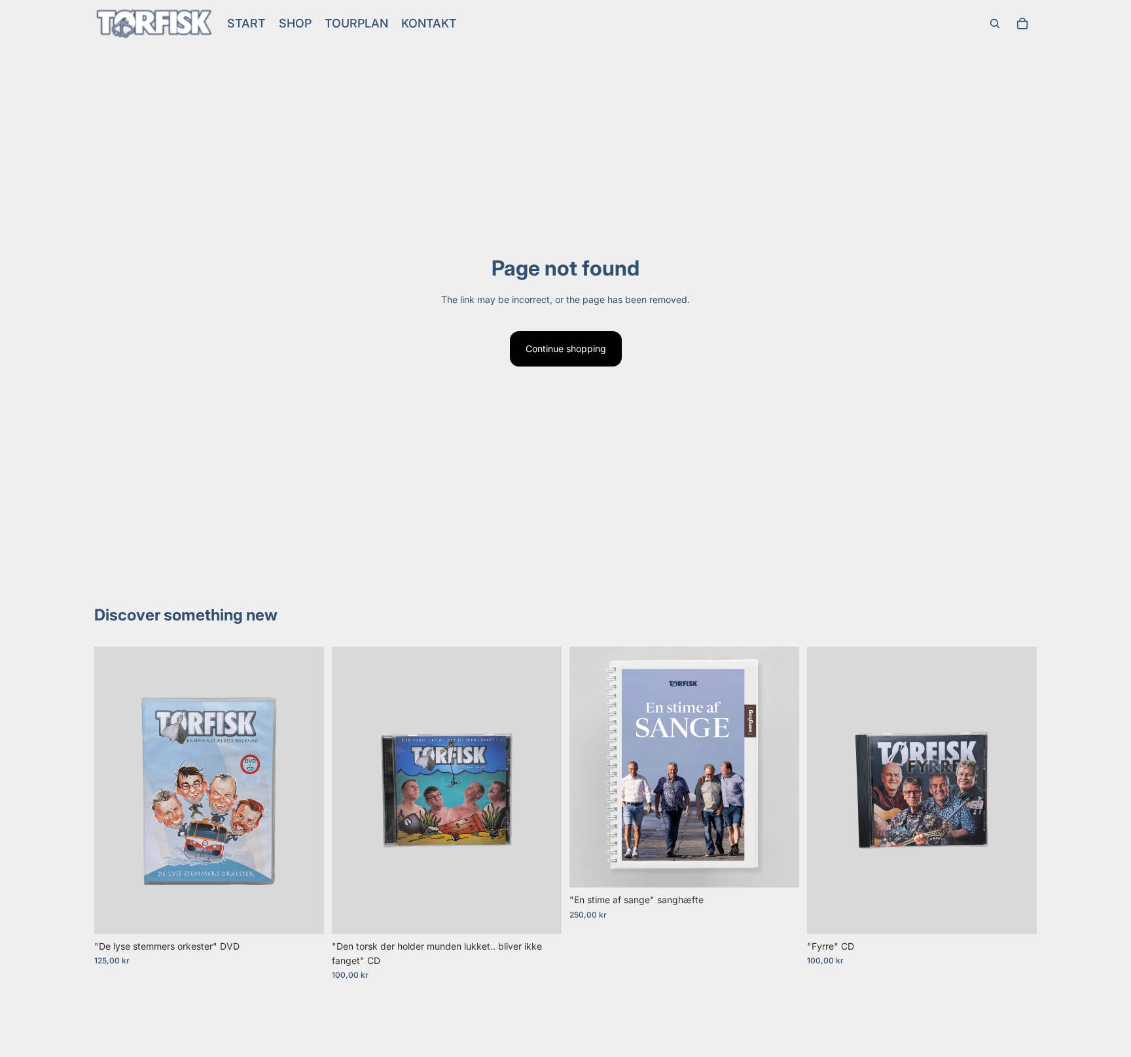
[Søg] (994, 23)
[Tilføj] (303, 913)
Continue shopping (566, 348)
